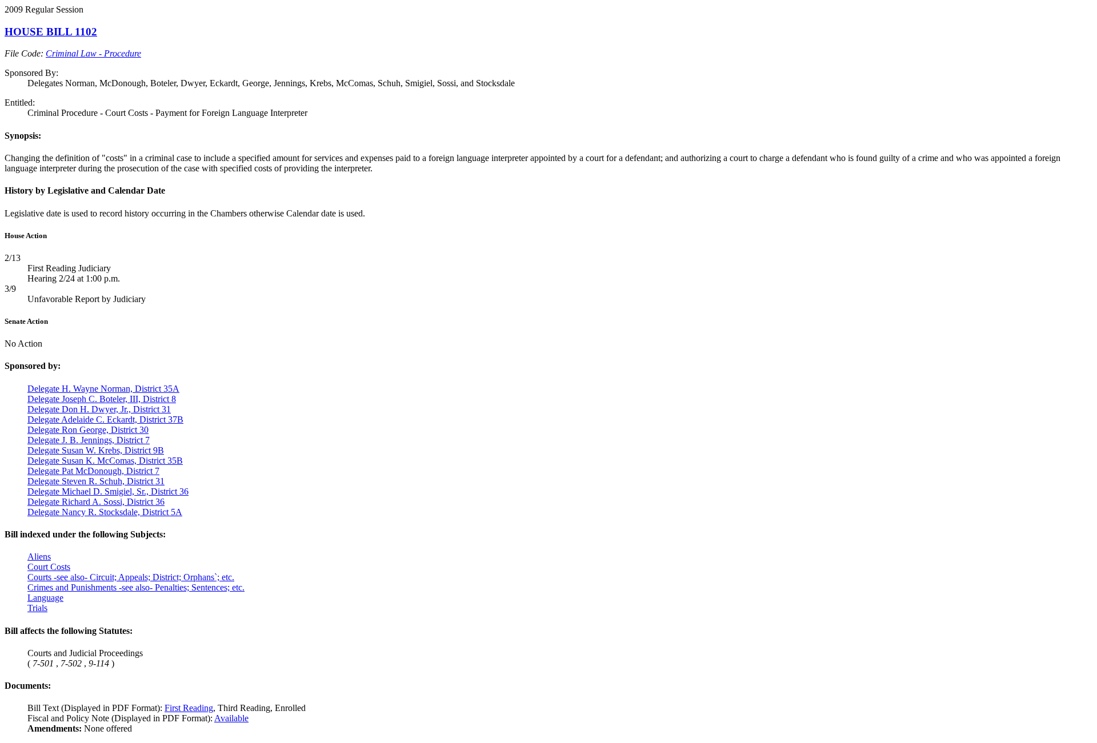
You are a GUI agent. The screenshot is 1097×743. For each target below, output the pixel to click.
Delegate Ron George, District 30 (88, 430)
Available (231, 718)
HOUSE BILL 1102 (51, 32)
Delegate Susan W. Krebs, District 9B (95, 450)
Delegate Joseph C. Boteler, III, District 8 (101, 399)
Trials (37, 608)
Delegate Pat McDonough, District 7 (93, 471)
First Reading (189, 708)
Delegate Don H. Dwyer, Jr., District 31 (99, 409)
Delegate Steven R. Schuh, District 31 (96, 481)
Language (45, 598)
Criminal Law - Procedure (93, 53)
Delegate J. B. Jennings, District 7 (88, 440)
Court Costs (48, 567)
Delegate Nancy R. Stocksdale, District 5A (104, 512)
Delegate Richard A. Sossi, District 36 (96, 502)
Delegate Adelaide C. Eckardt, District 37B (105, 419)
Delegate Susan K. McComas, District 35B (105, 460)
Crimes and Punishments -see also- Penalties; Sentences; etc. (136, 587)
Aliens (39, 556)
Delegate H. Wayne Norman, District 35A (103, 388)
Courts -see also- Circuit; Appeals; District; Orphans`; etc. (130, 577)
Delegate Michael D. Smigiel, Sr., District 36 (108, 491)
